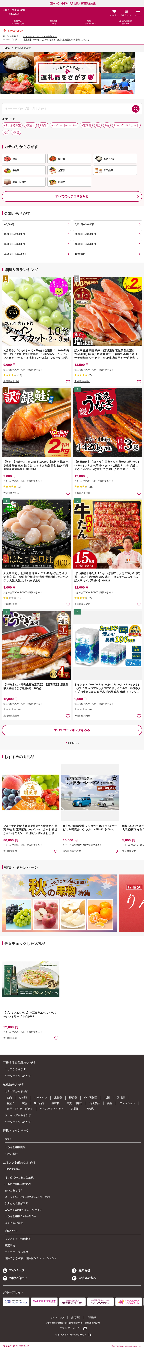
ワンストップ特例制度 (18, 1238)
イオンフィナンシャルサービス (71, 1334)
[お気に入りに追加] (68, 381)
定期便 (75, 1108)
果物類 (58, 1097)
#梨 (6, 132)
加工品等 (39, 1103)
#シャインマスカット (126, 125)
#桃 (107, 125)
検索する (136, 109)
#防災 (16, 132)
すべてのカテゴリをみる (72, 196)
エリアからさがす (15, 1069)
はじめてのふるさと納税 (19, 1177)
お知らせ (84, 1270)
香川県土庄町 (10, 1038)
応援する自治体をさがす (18, 22)
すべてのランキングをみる (72, 730)
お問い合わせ (18, 1278)
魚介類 (23, 1097)
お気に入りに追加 (56, 851)
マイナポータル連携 (16, 1251)
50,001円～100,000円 (15, 254)
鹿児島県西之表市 (72, 851)
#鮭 (98, 125)
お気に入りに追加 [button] (68, 381)
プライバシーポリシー (71, 1328)
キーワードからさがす (18, 1075)
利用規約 (91, 1317)
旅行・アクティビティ (20, 1108)
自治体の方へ (87, 1278)
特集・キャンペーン (90, 22)
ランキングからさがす (18, 1115)
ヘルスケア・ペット (52, 1108)
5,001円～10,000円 (84, 224)
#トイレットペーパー (64, 125)
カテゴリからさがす (16, 1091)
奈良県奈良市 (129, 851)
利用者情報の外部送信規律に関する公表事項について (73, 1323)
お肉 (9, 1097)
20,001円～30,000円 (85, 234)
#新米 (43, 125)
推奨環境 (75, 1317)
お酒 (107, 1097)
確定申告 (10, 1245)
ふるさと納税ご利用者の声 (20, 1216)
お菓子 (10, 1103)
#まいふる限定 (12, 125)
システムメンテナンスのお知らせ (40, 36)
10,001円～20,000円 (14, 234)
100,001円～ (81, 254)
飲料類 (121, 1097)
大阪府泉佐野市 (11, 493)
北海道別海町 (10, 604)
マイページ (16, 1270)
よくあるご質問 (14, 1222)
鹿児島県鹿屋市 (11, 715)
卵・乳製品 (90, 1097)
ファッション (127, 1103)
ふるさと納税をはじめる (126, 22)
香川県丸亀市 (10, 851)
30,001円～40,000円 (14, 244)
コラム (8, 1139)
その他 (90, 1108)
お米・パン (40, 1097)
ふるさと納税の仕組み (18, 1183)
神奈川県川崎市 (82, 715)
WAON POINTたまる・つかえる (23, 1209)
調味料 (55, 1103)
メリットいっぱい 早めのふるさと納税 (27, 1196)
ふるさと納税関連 (15, 1147)
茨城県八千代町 (82, 493)
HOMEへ (73, 743)
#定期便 (86, 125)
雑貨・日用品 (74, 1103)
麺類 (24, 1103)
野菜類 (73, 1097)
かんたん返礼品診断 (16, 1203)
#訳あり (30, 125)
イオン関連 (11, 1153)
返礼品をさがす (54, 22)
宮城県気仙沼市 (82, 381)
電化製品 (94, 1103)
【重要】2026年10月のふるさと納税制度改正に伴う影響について (56, 39)
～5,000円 (9, 224)
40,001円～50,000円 (85, 244)
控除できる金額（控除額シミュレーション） (31, 1258)
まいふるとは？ (14, 1190)
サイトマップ (57, 1317)
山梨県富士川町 (11, 381)
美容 (109, 1103)
